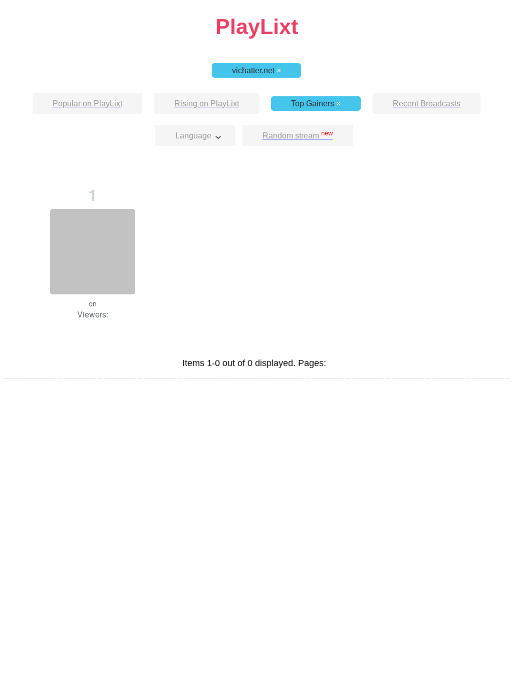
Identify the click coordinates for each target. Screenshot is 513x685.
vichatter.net (256, 70)
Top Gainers (316, 103)
